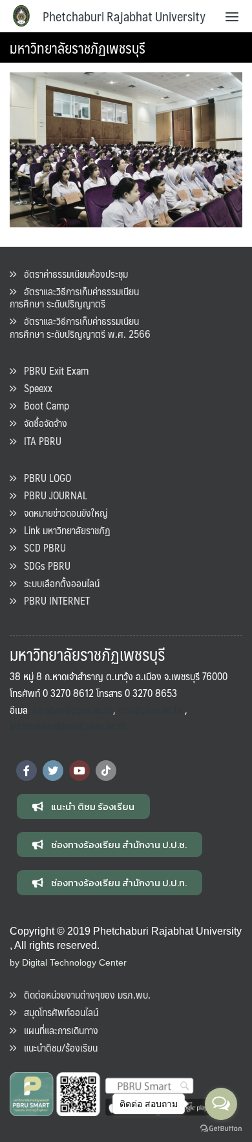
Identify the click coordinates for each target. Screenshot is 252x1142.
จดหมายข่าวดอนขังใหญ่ (62, 512)
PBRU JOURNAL (51, 495)
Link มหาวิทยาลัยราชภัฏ (63, 530)
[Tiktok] (106, 770)
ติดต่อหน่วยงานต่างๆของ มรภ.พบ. (83, 994)
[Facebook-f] (26, 770)
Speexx (34, 388)
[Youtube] (79, 770)
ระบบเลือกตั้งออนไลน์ (58, 583)
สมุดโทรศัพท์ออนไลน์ (57, 1012)
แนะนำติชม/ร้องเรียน (57, 1047)
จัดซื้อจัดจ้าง (41, 422)
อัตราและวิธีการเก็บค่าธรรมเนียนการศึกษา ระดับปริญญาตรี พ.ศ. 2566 (80, 327)
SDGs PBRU (43, 565)
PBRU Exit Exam (52, 370)
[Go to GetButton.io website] (221, 1129)
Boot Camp (42, 405)
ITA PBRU (38, 441)
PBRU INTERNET (53, 600)
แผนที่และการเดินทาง (57, 1030)
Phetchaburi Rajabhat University (124, 16)
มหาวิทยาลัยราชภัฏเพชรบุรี (77, 47)
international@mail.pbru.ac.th (68, 725)
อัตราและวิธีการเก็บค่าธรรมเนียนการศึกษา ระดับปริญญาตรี (74, 297)
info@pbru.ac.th (150, 709)
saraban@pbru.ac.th (73, 709)
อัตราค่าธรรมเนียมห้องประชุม (72, 273)
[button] (83, 806)
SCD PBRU (41, 547)
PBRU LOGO (43, 477)
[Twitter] (53, 770)
